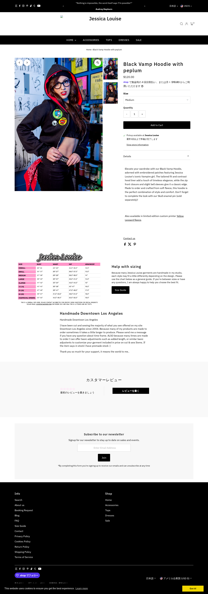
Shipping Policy (23, 551)
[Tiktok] (30, 6)
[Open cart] (191, 23)
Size (125, 93)
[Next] (144, 6)
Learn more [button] (82, 588)
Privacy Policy (22, 536)
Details (127, 156)
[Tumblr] (34, 6)
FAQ (17, 520)
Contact (19, 531)
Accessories (91, 39)
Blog (17, 515)
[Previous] (63, 6)
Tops (109, 39)
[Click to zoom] (97, 62)
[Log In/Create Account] (186, 23)
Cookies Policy (22, 541)
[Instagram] (23, 6)
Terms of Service (24, 557)
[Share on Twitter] (130, 244)
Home (70, 39)
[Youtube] (39, 6)
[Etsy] (16, 6)
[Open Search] (181, 23)
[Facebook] (19, 6)
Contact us (129, 238)
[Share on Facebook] (125, 244)
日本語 (172, 6)
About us (19, 505)
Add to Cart (157, 125)
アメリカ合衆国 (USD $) (176, 578)
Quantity (128, 107)
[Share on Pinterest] (135, 244)
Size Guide (120, 290)
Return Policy (22, 546)
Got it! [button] (193, 588)
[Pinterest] (27, 6)
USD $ (187, 6)
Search (18, 499)
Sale (139, 39)
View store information (138, 145)
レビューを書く (130, 390)
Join (104, 457)
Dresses (124, 39)
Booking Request (24, 510)
